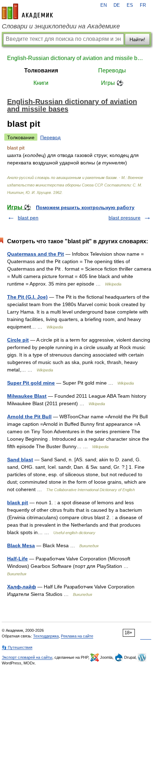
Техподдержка (46, 636)
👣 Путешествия (17, 647)
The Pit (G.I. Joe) (27, 297)
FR (143, 5)
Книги (40, 83)
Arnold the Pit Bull (29, 416)
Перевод (50, 137)
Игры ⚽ (112, 83)
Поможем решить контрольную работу (85, 207)
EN (103, 5)
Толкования (41, 70)
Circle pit (18, 340)
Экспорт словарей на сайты (27, 657)
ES (130, 5)
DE (117, 5)
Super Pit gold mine (31, 383)
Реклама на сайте (77, 636)
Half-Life (17, 558)
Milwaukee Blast (27, 396)
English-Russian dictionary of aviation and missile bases (76, 58)
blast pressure (125, 218)
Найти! (137, 39)
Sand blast (20, 459)
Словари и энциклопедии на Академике (61, 26)
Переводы (112, 70)
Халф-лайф (21, 587)
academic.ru (27, 11)
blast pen (28, 218)
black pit (17, 502)
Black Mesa (21, 545)
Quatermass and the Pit (35, 254)
